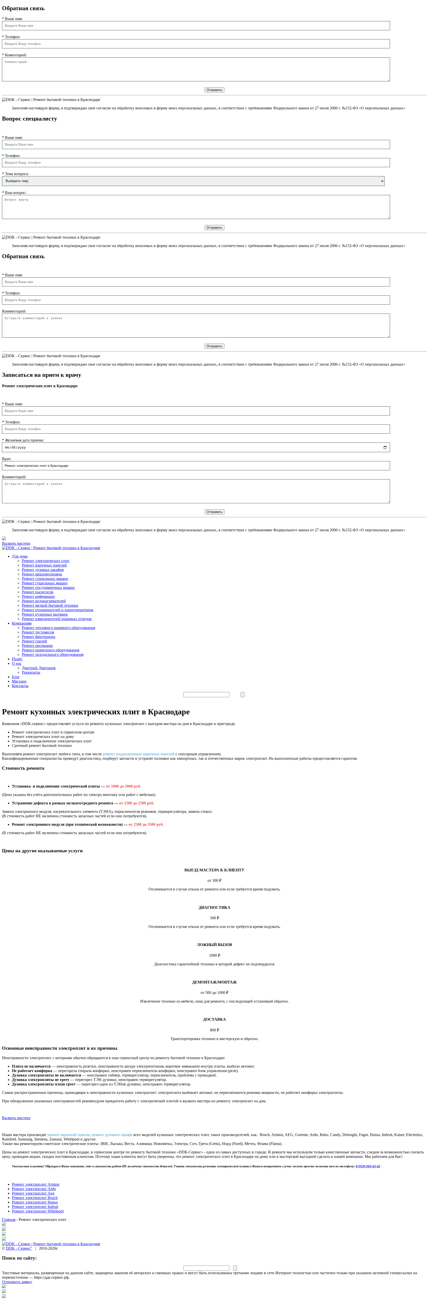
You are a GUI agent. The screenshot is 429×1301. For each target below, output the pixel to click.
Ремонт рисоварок (37, 645)
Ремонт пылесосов (37, 592)
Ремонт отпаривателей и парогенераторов (57, 610)
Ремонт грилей (34, 641)
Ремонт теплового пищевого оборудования (58, 628)
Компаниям (22, 623)
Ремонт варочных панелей (44, 565)
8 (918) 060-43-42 (368, 1166)
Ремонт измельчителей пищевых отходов (57, 619)
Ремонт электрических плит (46, 561)
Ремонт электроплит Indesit (35, 1207)
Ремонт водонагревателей (44, 601)
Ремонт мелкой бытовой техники (50, 605)
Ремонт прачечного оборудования (50, 650)
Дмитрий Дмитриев (39, 668)
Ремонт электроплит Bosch (35, 1198)
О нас (17, 663)
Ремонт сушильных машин (45, 583)
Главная (8, 1219)
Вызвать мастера (16, 1118)
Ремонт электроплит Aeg (33, 1193)
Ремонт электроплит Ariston (35, 1184)
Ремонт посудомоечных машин (48, 587)
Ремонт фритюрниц (38, 637)
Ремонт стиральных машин (45, 578)
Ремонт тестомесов (38, 632)
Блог (16, 677)
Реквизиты (31, 672)
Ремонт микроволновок (42, 574)
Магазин (19, 681)
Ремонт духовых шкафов (43, 570)
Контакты (20, 686)
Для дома (20, 556)
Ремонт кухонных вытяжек (45, 614)
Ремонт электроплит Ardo (34, 1189)
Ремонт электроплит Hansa (35, 1202)
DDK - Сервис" (19, 1248)
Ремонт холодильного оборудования (52, 654)
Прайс (17, 659)
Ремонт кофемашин (38, 596)
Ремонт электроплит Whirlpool (38, 1211)
